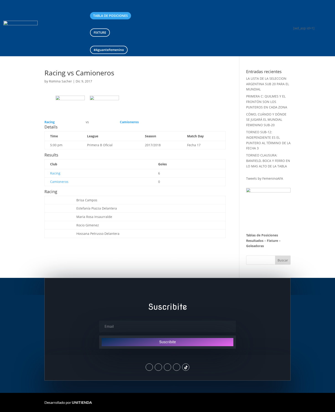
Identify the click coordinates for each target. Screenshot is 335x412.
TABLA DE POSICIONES (110, 15)
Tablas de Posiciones (262, 235)
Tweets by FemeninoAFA (264, 178)
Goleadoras (255, 246)
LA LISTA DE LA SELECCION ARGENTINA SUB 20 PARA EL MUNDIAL (267, 84)
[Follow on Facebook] (167, 367)
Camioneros (59, 181)
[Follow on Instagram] (158, 367)
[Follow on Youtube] (176, 367)
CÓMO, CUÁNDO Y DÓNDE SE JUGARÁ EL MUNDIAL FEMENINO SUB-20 (266, 119)
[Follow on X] (149, 367)
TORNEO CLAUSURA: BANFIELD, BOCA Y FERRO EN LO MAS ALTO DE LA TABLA (268, 160)
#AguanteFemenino (109, 50)
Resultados (254, 240)
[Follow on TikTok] (185, 367)
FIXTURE (100, 32)
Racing (55, 173)
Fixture (272, 240)
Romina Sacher (60, 81)
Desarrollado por (68, 402)
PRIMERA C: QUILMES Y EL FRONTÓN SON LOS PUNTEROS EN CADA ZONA (267, 101)
